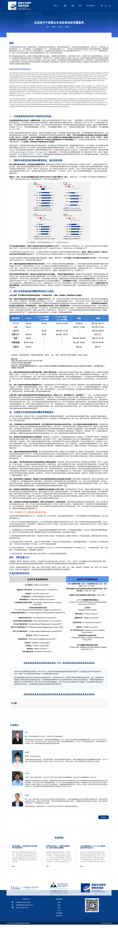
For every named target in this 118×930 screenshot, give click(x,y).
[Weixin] (106, 6)
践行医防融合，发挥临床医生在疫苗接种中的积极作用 (24, 847)
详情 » (13, 866)
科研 (55, 6)
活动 (80, 6)
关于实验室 (90, 6)
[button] (109, 6)
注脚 (15, 703)
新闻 (65, 6)
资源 (72, 6)
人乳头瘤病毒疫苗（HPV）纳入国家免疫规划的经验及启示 (92, 847)
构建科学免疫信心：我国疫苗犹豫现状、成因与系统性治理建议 (58, 847)
